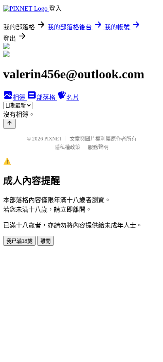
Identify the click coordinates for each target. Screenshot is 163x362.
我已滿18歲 (19, 241)
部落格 (46, 97)
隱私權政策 (67, 147)
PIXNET (53, 139)
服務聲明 (98, 147)
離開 (45, 241)
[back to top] (9, 124)
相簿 (20, 97)
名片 (72, 97)
